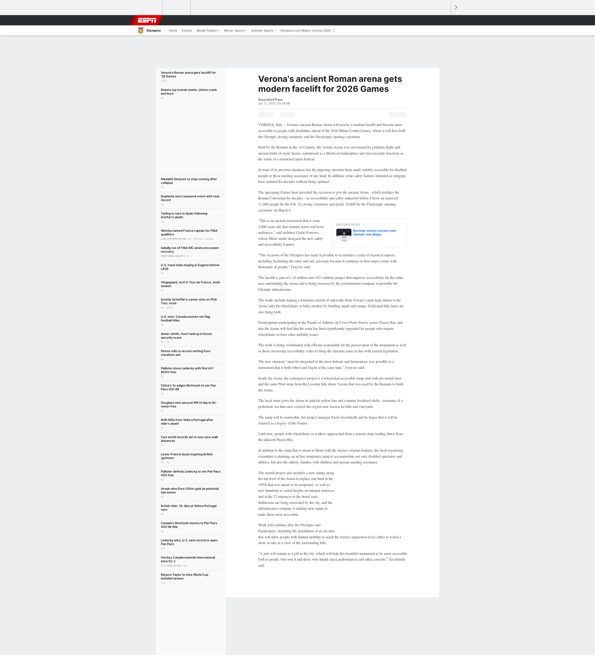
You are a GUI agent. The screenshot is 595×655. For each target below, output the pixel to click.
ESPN (147, 20)
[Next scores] (455, 7)
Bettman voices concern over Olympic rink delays (374, 232)
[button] (445, 20)
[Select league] (149, 7)
